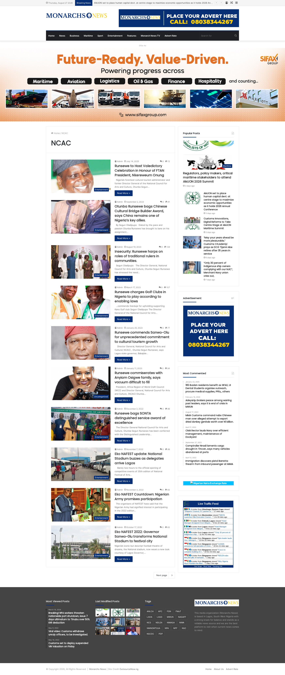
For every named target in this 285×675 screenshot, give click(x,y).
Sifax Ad (142, 45)
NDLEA (159, 622)
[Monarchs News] (76, 16)
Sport (100, 35)
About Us (219, 669)
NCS (149, 622)
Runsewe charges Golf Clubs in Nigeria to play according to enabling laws (140, 296)
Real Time (207, 566)
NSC (184, 628)
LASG (159, 617)
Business (74, 35)
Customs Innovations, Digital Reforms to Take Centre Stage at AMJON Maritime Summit (217, 223)
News (62, 35)
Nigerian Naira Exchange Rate (210, 483)
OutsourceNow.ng (129, 669)
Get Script (198, 566)
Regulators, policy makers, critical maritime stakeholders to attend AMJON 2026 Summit (208, 177)
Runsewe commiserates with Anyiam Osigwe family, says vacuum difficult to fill (138, 377)
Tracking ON (217, 566)
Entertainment (115, 35)
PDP (161, 634)
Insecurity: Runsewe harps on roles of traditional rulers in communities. (139, 256)
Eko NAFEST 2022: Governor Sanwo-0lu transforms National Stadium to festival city (141, 536)
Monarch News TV (150, 35)
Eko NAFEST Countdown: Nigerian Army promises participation (142, 496)
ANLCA (150, 611)
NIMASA (171, 622)
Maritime (88, 35)
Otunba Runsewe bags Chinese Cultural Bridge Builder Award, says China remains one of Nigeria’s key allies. (141, 213)
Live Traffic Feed (208, 503)
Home (51, 35)
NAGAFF (182, 617)
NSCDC (150, 634)
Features (131, 35)
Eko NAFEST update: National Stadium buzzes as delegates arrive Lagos (139, 458)
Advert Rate (171, 35)
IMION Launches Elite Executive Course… (204, 516)
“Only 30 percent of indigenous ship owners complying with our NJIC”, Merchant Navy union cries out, (218, 269)
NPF (175, 628)
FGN (169, 611)
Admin (120, 161)
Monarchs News (97, 669)
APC (160, 611)
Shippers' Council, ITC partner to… (199, 511)
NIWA (181, 622)
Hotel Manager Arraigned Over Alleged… (205, 522)
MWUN (170, 617)
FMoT (178, 611)
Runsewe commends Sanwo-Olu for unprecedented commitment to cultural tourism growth (142, 337)
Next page (161, 575)
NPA (167, 628)
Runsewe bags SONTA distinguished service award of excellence (140, 418)
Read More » (123, 193)
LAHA (149, 617)
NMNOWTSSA (153, 628)
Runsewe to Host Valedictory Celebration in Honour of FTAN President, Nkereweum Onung (139, 170)
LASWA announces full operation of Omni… (204, 545)
